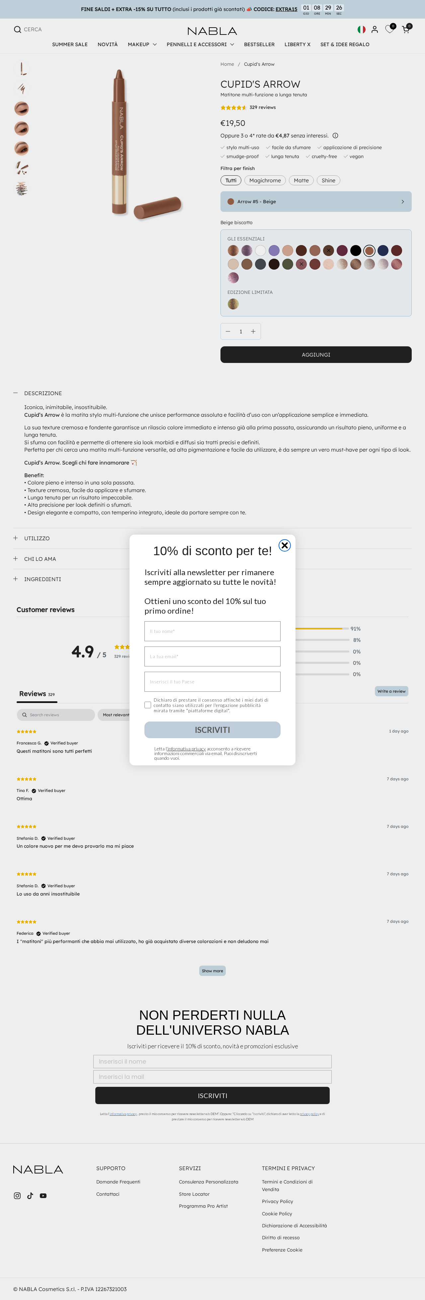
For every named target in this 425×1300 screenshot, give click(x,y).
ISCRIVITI (212, 730)
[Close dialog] (285, 545)
